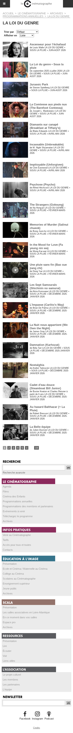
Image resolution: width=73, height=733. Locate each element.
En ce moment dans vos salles (20, 617)
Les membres (10, 679)
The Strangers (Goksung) (47, 204)
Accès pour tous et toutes (17, 544)
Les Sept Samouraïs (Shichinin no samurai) (45, 286)
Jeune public (10, 588)
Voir (5, 655)
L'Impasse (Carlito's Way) (47, 304)
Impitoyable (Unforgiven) (46, 164)
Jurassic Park (39, 84)
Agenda (7, 486)
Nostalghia (37, 365)
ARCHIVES (56, 13)
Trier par (9, 31)
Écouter (7, 650)
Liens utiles (9, 660)
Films (6, 491)
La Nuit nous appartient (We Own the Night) (49, 326)
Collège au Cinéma (13, 573)
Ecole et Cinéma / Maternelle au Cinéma (25, 568)
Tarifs (6, 539)
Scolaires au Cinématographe (19, 578)
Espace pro (9, 622)
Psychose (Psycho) (42, 184)
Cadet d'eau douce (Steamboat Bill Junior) (45, 386)
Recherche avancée (14, 472)
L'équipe (7, 689)
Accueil (8, 13)
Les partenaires (11, 684)
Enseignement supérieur (16, 583)
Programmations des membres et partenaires (28, 506)
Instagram (37, 718)
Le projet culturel (12, 674)
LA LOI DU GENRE (58, 16)
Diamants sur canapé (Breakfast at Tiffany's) (45, 126)
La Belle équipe (40, 426)
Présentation (10, 563)
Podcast (49, 718)
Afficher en (10, 35)
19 (36, 447)
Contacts (8, 549)
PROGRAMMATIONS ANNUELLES (23, 16)
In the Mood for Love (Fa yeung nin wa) (46, 246)
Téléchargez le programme (18, 516)
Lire (5, 646)
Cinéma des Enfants (14, 496)
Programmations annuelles (17, 501)
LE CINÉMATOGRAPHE (32, 13)
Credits (36, 728)
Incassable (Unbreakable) (47, 144)
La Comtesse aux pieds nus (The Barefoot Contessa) (48, 106)
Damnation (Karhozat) (44, 344)
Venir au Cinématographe (17, 535)
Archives (8, 521)
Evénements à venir (14, 511)
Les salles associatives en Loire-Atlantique (26, 612)
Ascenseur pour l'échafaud (48, 44)
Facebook (25, 718)
